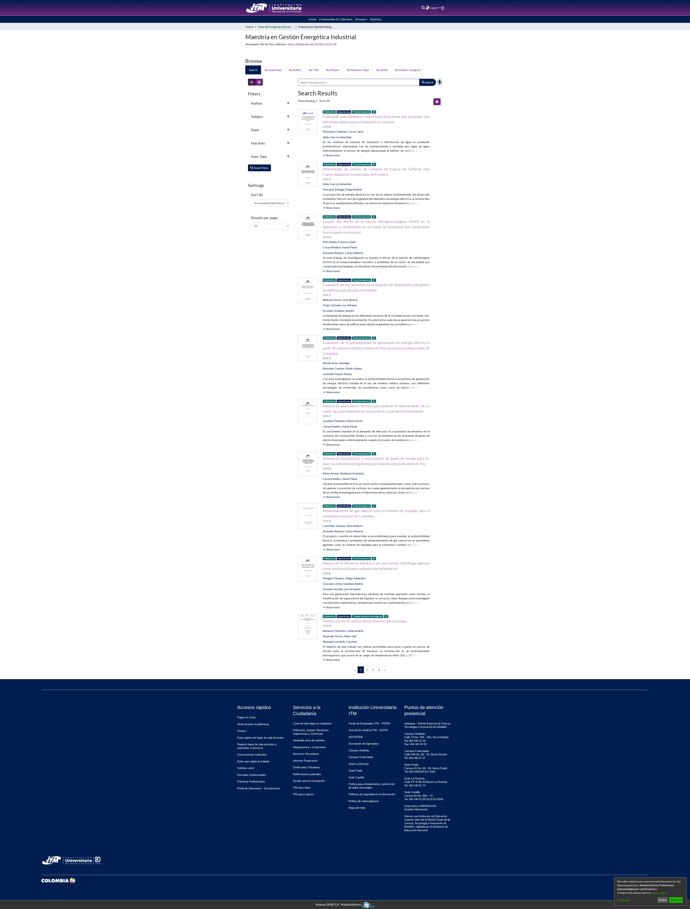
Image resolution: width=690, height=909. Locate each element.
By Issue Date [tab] (273, 70)
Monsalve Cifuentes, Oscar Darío (343, 131)
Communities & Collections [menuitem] (336, 19)
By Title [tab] (314, 70)
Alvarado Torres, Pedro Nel (339, 636)
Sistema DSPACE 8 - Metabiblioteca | (339, 904)
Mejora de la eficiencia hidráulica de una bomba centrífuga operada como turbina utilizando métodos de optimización (376, 566)
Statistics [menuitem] (375, 19)
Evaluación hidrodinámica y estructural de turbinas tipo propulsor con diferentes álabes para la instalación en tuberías (376, 119)
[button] (331, 155)
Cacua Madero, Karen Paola (340, 247)
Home (249, 26)
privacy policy (658, 892)
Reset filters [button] (261, 167)
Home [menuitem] (312, 19)
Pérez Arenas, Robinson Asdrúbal (343, 473)
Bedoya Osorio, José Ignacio (340, 299)
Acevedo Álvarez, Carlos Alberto (343, 252)
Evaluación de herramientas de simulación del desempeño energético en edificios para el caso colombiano (376, 287)
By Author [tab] (295, 70)
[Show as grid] (259, 82)
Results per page (264, 217)
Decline (662, 899)
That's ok (676, 899)
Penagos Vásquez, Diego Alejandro (344, 578)
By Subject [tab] (332, 70)
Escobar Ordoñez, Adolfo (338, 310)
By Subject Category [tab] (407, 70)
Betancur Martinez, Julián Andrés (343, 630)
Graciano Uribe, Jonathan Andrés (343, 583)
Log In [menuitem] (434, 7)
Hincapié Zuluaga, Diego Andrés (342, 189)
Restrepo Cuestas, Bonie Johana (342, 368)
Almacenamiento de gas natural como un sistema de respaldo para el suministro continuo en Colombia (376, 513)
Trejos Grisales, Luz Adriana (340, 305)
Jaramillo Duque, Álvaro (337, 374)
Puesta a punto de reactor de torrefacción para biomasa (364, 621)
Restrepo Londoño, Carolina (340, 641)
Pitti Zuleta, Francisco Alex (339, 242)
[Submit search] (423, 8)
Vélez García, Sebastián (337, 137)
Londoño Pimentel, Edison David (342, 421)
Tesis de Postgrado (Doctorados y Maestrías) (276, 26)
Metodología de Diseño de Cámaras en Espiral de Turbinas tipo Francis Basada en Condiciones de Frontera (376, 171)
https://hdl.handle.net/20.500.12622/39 (312, 44)
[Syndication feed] (437, 101)
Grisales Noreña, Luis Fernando (342, 589)
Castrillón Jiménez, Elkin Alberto (343, 525)
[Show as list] (252, 82)
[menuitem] (427, 8)
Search (429, 82)
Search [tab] (253, 70)
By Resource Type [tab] (358, 70)
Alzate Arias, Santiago (336, 363)
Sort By (257, 194)
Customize (623, 899)
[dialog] (650, 891)
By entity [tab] (382, 70)
